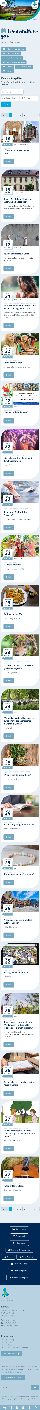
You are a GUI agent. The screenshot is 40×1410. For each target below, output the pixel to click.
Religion (21, 49)
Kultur (9, 49)
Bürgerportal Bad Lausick (13, 1377)
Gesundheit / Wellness (14, 58)
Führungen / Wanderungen (16, 62)
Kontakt (4, 1396)
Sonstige (9, 71)
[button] (36, 1407)
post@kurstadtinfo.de (12, 1325)
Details (8, 161)
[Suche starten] (35, 1387)
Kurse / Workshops (13, 53)
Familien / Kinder (25, 67)
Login (28, 1399)
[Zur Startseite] (8, 1294)
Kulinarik (10, 67)
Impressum (11, 1396)
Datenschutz (34, 1396)
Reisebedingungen (7, 1399)
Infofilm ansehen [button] (10, 1353)
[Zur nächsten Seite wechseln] (38, 115)
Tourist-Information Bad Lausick (12, 1310)
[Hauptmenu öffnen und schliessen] (3, 3)
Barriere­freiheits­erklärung (22, 1396)
